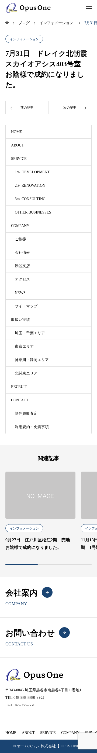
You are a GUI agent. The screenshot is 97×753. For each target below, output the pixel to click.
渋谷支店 (22, 266)
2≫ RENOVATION (30, 185)
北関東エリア (26, 373)
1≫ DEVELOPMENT (32, 172)
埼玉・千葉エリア (30, 333)
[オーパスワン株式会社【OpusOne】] (28, 8)
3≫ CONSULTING (30, 199)
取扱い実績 (20, 320)
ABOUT (17, 145)
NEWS (20, 293)
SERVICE (19, 159)
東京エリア (24, 346)
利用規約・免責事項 (32, 427)
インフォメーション (24, 39)
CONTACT (20, 400)
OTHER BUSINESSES (33, 212)
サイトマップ (26, 306)
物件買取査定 (26, 414)
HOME (16, 132)
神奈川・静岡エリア (32, 360)
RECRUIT (19, 387)
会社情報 (22, 253)
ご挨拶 (20, 239)
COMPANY (20, 226)
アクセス (22, 279)
